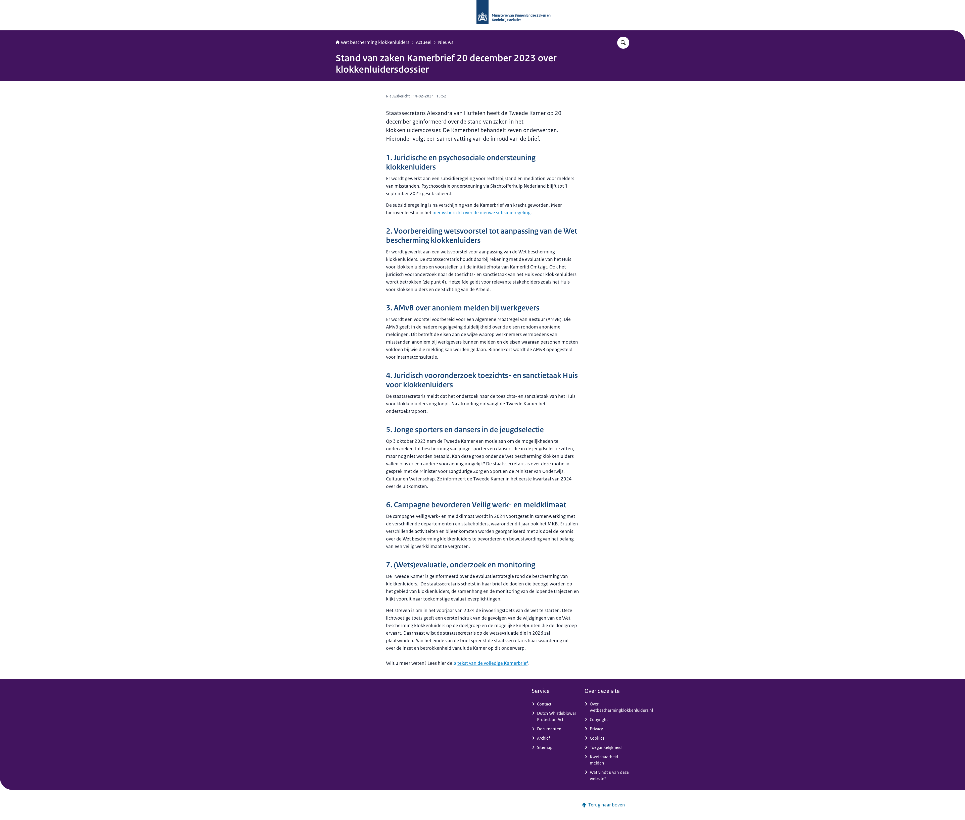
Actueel (423, 42)
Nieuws (445, 42)
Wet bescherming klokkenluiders (375, 42)
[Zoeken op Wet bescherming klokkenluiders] (623, 43)
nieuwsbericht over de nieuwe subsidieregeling (481, 213)
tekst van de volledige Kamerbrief (492, 663)
